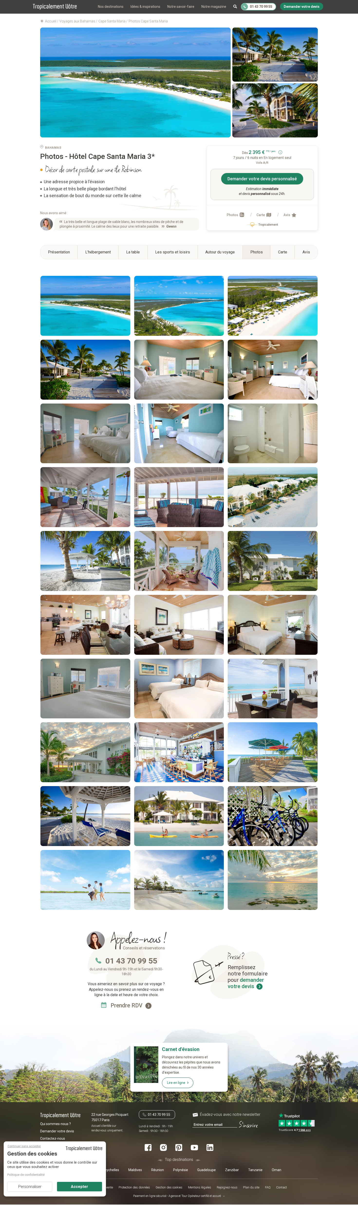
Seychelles (111, 1170)
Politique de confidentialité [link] (26, 1174)
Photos (233, 215)
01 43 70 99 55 (131, 960)
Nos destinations (110, 7)
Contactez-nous (52, 1139)
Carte (261, 215)
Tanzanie (255, 1170)
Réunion (157, 1170)
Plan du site (251, 1187)
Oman (276, 1170)
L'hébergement (98, 252)
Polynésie (180, 1170)
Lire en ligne (176, 1083)
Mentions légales (199, 1187)
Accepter (79, 1186)
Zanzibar (232, 1170)
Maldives (135, 1170)
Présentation (59, 252)
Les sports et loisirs (172, 252)
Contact (281, 1187)
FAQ (268, 1187)
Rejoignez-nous (227, 1187)
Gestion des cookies (169, 1187)
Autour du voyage (220, 252)
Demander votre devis (57, 1131)
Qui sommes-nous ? (55, 1124)
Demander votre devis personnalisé (262, 178)
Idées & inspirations (145, 7)
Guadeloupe (206, 1170)
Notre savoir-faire (180, 7)
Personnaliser (29, 1186)
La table (133, 252)
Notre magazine (213, 7)
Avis (287, 215)
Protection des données (134, 1187)
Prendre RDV (127, 1005)
